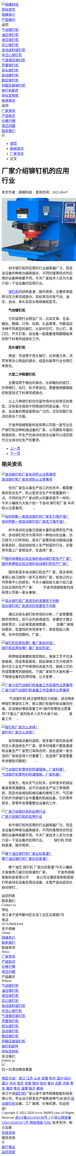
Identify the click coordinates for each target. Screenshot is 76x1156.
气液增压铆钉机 (13, 60)
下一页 (15, 453)
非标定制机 (10, 95)
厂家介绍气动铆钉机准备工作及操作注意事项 (35, 690)
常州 (35, 1083)
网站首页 (8, 9)
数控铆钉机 (10, 80)
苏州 (12, 1083)
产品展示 (8, 19)
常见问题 (8, 126)
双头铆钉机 (10, 70)
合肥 (58, 1083)
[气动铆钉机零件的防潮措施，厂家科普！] (34, 769)
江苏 (29, 1078)
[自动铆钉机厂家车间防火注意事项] (29, 474)
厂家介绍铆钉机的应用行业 (22, 816)
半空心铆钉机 (12, 55)
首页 (13, 143)
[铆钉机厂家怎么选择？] (20, 727)
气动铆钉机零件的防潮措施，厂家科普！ (32, 774)
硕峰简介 (8, 14)
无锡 (27, 1083)
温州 (60, 1078)
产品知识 (8, 116)
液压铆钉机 (10, 40)
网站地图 (36, 1122)
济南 (65, 1083)
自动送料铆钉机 (13, 50)
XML (47, 1122)
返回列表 (8, 896)
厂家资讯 (8, 111)
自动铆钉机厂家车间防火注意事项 (27, 479)
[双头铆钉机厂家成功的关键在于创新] (30, 601)
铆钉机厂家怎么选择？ (18, 732)
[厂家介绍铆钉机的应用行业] (24, 811)
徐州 (43, 1083)
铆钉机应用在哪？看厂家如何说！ (27, 648)
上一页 (15, 448)
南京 (20, 1083)
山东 (37, 1078)
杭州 (52, 1078)
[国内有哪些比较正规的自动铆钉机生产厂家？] (37, 559)
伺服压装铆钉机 (13, 85)
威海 (39, 1088)
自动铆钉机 (10, 75)
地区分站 (8, 1078)
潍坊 (9, 1088)
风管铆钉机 (10, 65)
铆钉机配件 (10, 90)
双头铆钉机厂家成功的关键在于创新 (29, 606)
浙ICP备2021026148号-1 (32, 1117)
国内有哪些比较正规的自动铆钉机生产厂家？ (35, 564)
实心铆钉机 (10, 45)
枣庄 (17, 1088)
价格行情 (8, 121)
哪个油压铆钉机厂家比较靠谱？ (25, 859)
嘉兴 (5, 1083)
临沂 (32, 1088)
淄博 (24, 1088)
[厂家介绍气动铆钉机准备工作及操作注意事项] (37, 685)
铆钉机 (13, 292)
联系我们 (8, 131)
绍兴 (67, 1078)
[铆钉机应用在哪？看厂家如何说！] (29, 643)
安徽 (44, 1078)
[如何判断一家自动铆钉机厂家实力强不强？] (35, 516)
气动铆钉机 (10, 30)
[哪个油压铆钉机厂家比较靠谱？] (27, 854)
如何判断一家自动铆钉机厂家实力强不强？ (34, 521)
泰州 (50, 1083)
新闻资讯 (8, 100)
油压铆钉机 (10, 35)
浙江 (22, 1078)
